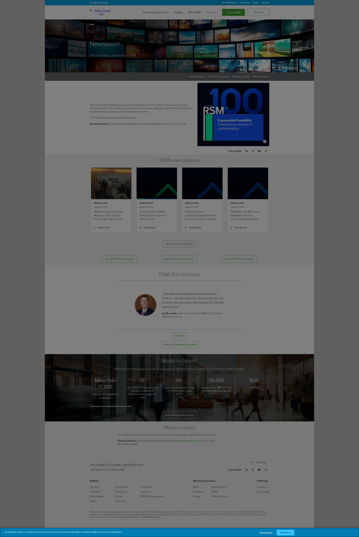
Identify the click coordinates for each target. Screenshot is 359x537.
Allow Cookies (285, 533)
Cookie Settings (265, 533)
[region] (179, 532)
